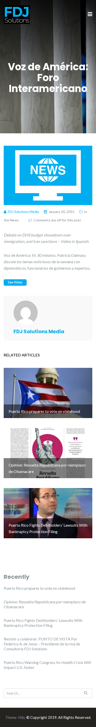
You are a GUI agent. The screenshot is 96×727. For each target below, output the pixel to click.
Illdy (21, 717)
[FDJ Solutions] (17, 14)
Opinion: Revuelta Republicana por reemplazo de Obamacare (45, 604)
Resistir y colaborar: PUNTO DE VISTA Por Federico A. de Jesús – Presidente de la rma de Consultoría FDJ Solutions (42, 643)
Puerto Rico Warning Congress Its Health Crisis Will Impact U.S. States (47, 665)
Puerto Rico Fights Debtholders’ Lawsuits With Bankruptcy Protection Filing (43, 623)
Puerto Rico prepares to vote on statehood (39, 588)
